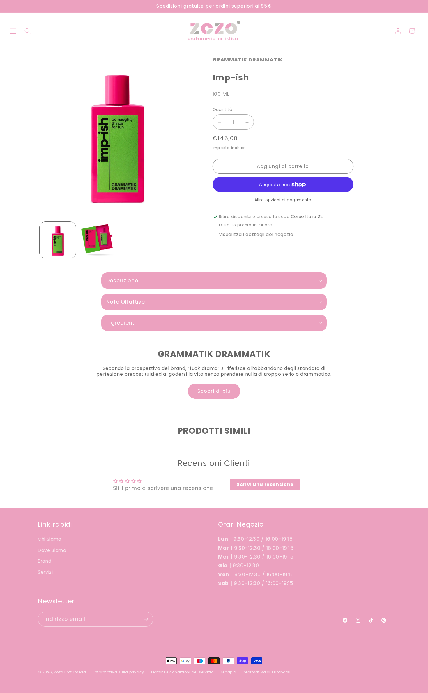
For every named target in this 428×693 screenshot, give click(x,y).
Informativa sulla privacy (119, 672)
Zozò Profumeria (70, 672)
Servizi (45, 572)
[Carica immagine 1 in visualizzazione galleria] (58, 240)
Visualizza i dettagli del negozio (256, 235)
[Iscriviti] (146, 619)
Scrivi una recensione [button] (265, 484)
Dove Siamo (52, 550)
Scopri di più (214, 391)
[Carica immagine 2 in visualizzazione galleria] (97, 240)
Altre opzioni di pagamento (282, 200)
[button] (13, 31)
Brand (44, 561)
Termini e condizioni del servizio (182, 672)
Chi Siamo (49, 539)
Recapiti (228, 672)
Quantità (223, 110)
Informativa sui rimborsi (266, 672)
